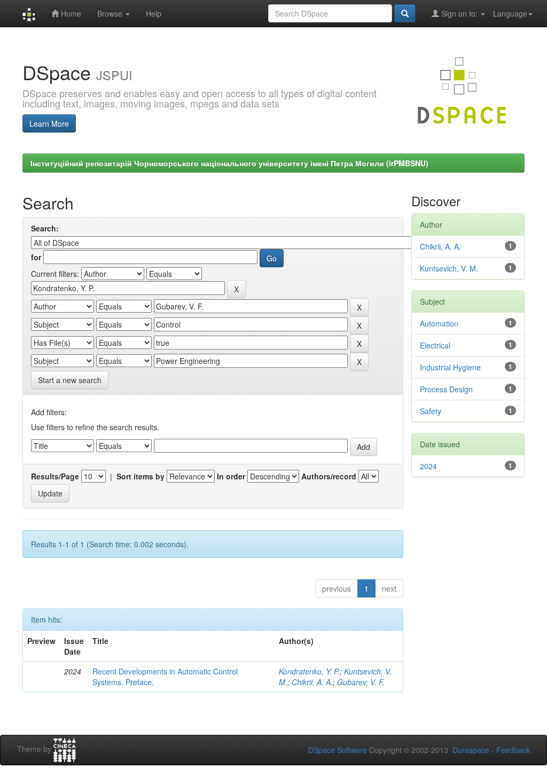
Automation (439, 323)
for (36, 257)
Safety (430, 411)
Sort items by (140, 476)
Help (153, 13)
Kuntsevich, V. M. (449, 268)
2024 (428, 466)
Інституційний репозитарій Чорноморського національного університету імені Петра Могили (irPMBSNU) (229, 163)
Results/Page (55, 476)
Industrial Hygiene (450, 367)
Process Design (446, 389)
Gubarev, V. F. (361, 682)
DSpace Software (337, 749)
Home (70, 13)
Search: (45, 228)
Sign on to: (459, 13)
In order (231, 476)
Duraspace (470, 749)
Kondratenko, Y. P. (309, 671)
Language (510, 13)
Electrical (435, 345)
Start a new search (69, 380)
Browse (110, 13)
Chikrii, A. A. (312, 682)
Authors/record (328, 476)
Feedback (513, 749)
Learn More (49, 123)
